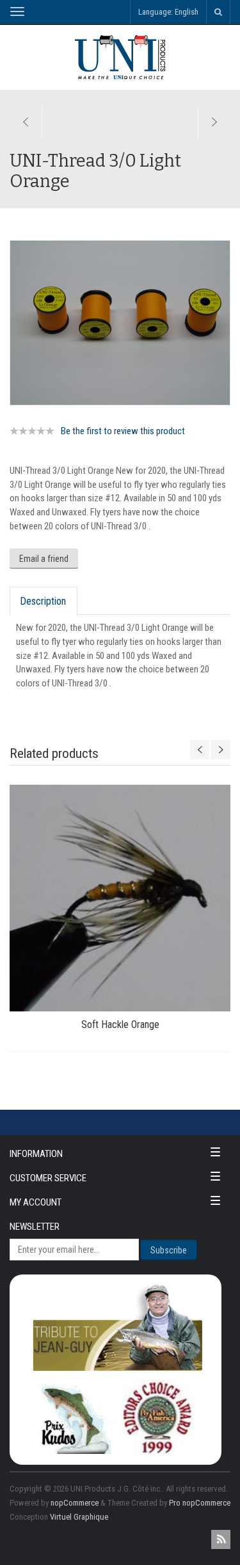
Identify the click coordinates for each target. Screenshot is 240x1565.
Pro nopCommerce (199, 1503)
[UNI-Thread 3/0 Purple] (26, 122)
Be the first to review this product (123, 431)
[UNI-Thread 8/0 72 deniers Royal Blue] (214, 122)
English (186, 12)
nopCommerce (75, 1503)
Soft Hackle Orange (120, 1024)
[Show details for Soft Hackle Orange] (120, 898)
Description (43, 601)
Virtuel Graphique (79, 1517)
